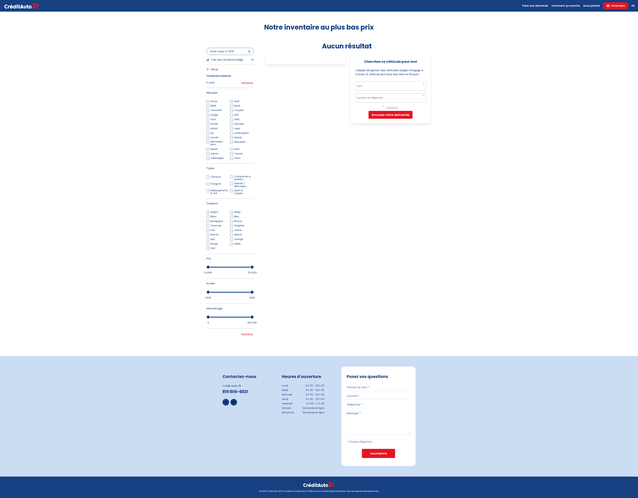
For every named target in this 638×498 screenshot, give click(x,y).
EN (633, 5)
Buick (237, 105)
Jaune (237, 230)
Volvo (237, 158)
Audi (236, 101)
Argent (214, 212)
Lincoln (214, 137)
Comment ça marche (565, 5)
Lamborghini (241, 133)
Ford (213, 119)
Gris (213, 230)
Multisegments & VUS (219, 192)
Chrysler (239, 110)
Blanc (214, 216)
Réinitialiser (247, 82)
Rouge (214, 243)
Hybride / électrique (240, 185)
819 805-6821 (235, 391)
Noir (213, 239)
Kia (212, 133)
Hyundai (239, 124)
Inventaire (618, 5)
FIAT (236, 115)
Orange (238, 239)
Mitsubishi (240, 142)
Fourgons (216, 183)
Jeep (237, 128)
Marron (215, 234)
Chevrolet (216, 110)
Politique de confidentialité (321, 491)
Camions (216, 176)
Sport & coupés (238, 192)
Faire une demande (535, 5)
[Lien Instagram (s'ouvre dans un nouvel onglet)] (233, 402)
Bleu (236, 216)
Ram (237, 149)
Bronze (238, 221)
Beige (237, 212)
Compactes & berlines (242, 178)
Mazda (238, 137)
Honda (214, 124)
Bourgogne (217, 221)
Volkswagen (217, 158)
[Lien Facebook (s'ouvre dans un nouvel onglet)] (225, 402)
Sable (237, 243)
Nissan (214, 149)
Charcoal (216, 225)
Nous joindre (591, 5)
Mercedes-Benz (217, 143)
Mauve (238, 234)
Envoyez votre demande (390, 115)
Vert (213, 248)
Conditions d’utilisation (294, 491)
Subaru (215, 153)
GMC (237, 119)
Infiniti (214, 128)
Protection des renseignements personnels (357, 491)
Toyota (238, 153)
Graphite (239, 225)
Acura (214, 101)
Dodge (214, 115)
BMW (213, 105)
